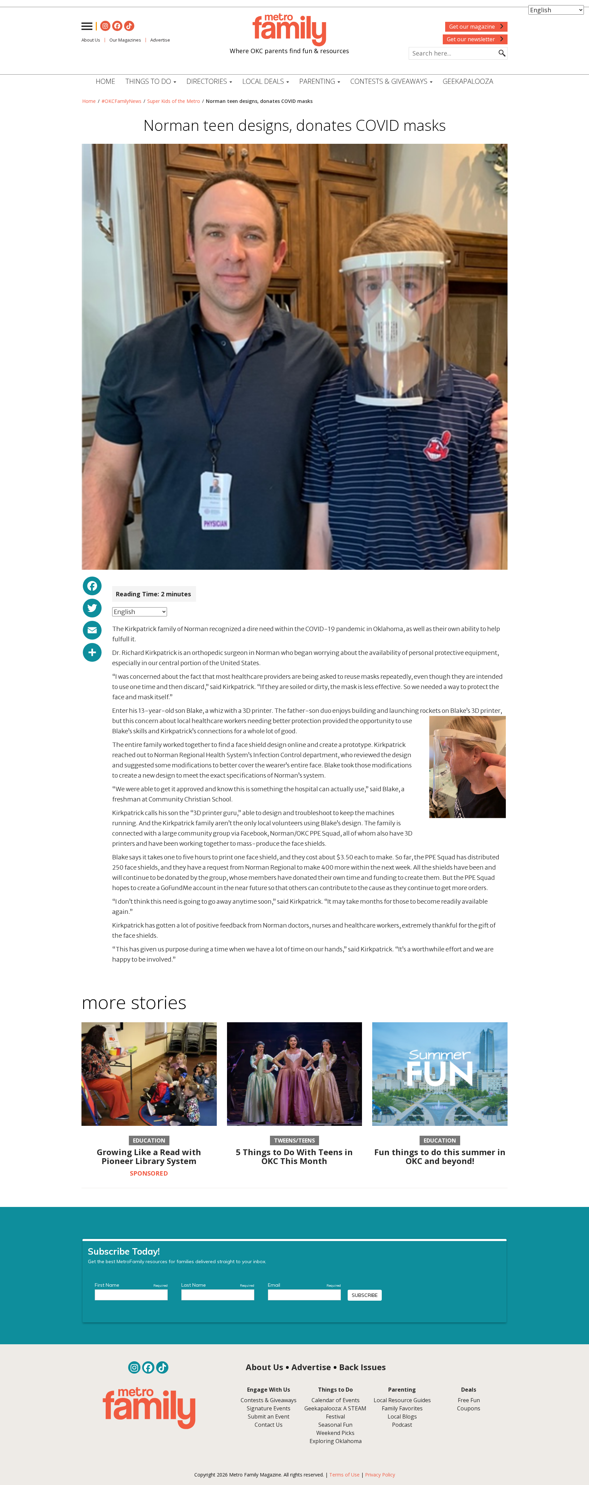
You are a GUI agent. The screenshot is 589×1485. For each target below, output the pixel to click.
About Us (90, 40)
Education (149, 1140)
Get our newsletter (471, 39)
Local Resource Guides (402, 1400)
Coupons (468, 1408)
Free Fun (469, 1400)
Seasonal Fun (335, 1424)
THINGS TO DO (149, 81)
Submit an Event (268, 1416)
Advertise (160, 40)
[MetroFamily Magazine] (289, 30)
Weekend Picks (335, 1433)
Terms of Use (344, 1474)
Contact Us (269, 1424)
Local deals (264, 81)
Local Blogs (402, 1416)
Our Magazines (125, 40)
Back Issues (362, 1367)
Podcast (402, 1424)
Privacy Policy (380, 1474)
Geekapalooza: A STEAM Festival (335, 1412)
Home (105, 81)
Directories (207, 81)
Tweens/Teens (294, 1140)
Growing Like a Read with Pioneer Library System (149, 1156)
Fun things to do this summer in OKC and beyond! (439, 1156)
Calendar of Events (336, 1400)
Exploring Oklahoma (335, 1441)
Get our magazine (472, 26)
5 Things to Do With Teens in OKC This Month (294, 1156)
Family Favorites (402, 1408)
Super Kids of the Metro (173, 101)
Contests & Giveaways (389, 81)
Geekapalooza (468, 81)
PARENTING (318, 81)
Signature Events (268, 1408)
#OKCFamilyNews (121, 101)
